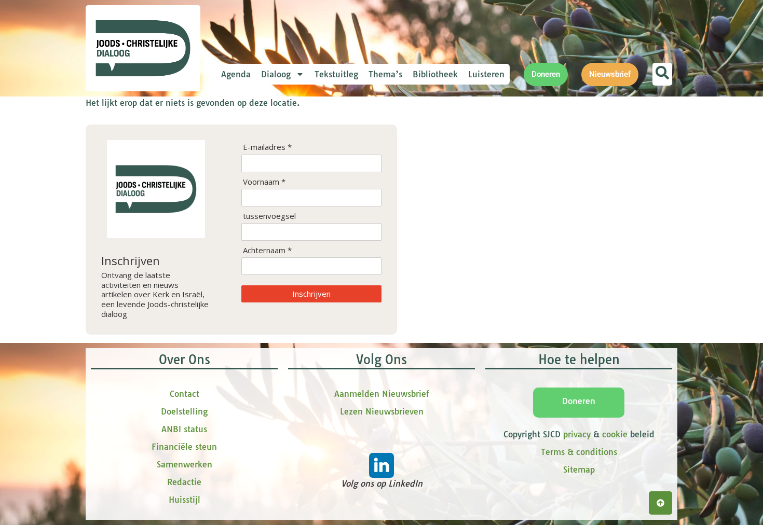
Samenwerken (184, 464)
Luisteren (486, 74)
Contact (184, 394)
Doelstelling (184, 411)
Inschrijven (311, 293)
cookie (615, 434)
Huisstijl (184, 499)
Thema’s (385, 74)
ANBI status (184, 429)
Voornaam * (264, 182)
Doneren (578, 401)
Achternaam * (267, 250)
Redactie (184, 482)
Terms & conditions (579, 452)
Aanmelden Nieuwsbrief (381, 394)
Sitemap (579, 469)
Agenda (236, 74)
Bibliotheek (435, 74)
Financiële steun (184, 446)
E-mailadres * (267, 147)
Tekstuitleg (336, 74)
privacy (577, 434)
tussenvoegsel (269, 216)
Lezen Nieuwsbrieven (382, 411)
